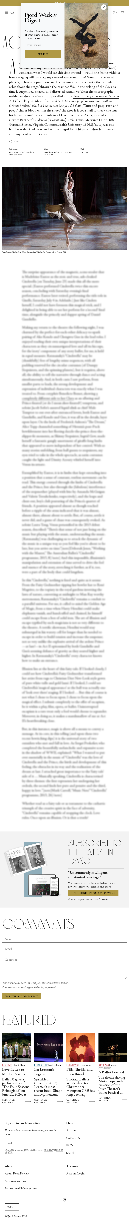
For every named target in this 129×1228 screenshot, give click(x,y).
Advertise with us (15, 1181)
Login (104, 899)
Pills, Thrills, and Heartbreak (79, 1072)
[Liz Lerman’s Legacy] (48, 1047)
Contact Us (73, 1138)
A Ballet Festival (111, 1072)
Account (71, 1130)
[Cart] (122, 12)
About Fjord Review (17, 1173)
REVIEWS (7, 1065)
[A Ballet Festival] (112, 1047)
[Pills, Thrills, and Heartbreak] (80, 1047)
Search (70, 1153)
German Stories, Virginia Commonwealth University (45, 125)
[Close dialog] (104, 7)
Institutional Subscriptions (21, 1188)
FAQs (69, 1145)
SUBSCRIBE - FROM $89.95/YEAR (93, 893)
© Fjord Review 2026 (16, 1216)
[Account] (115, 12)
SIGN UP (43, 54)
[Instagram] (64, 1201)
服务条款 (58, 983)
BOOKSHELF (41, 1065)
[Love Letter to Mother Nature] (16, 1047)
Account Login (75, 1173)
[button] (12, 12)
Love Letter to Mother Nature (14, 1072)
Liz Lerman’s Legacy (44, 1072)
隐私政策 (46, 983)
